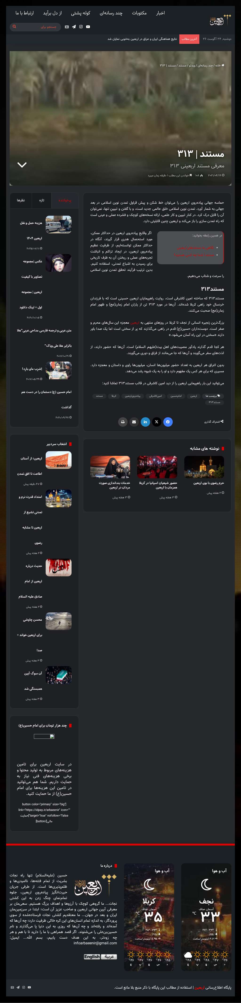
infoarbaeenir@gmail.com (95, 943)
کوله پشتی (80, 13)
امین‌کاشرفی (155, 396)
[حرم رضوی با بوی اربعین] (204, 467)
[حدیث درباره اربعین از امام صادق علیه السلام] (59, 567)
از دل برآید (52, 13)
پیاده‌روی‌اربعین (133, 396)
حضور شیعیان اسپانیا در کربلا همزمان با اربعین (158, 485)
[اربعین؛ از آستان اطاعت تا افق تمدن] (59, 460)
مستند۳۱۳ (214, 402)
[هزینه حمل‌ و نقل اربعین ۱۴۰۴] (59, 224)
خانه (218, 65)
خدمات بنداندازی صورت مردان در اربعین (114, 485)
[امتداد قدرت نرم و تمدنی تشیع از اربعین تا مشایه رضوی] (59, 498)
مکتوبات (139, 13)
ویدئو (192, 65)
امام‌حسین (176, 396)
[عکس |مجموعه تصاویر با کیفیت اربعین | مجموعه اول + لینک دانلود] (59, 263)
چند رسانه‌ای (111, 13)
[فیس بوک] (168, 422)
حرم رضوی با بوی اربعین (208, 483)
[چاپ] (123, 422)
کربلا (114, 396)
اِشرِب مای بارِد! (32, 369)
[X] (156, 422)
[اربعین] (220, 20)
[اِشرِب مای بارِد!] (59, 370)
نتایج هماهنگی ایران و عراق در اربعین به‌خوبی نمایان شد (142, 39)
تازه (41, 200)
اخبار (160, 13)
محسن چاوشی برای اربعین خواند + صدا (29, 634)
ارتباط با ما (25, 13)
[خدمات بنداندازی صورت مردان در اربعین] (110, 467)
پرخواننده (65, 200)
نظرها (21, 200)
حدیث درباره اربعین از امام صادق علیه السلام (30, 581)
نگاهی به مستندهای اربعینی (195, 248)
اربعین (134, 323)
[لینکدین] (145, 422)
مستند (182, 65)
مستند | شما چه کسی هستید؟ (194, 255)
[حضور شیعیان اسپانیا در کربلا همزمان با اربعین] (157, 467)
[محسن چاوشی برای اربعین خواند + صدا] (59, 621)
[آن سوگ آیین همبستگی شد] (59, 675)
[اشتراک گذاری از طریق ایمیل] (134, 422)
